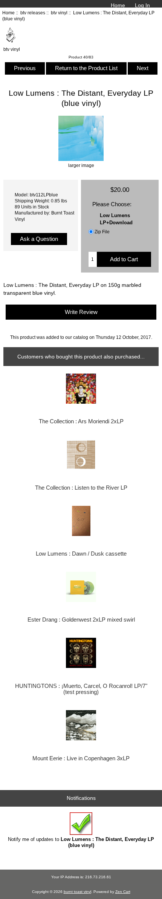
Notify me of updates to (81, 842)
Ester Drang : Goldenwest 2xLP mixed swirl (81, 620)
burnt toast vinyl (77, 892)
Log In (142, 5)
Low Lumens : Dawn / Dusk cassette (81, 554)
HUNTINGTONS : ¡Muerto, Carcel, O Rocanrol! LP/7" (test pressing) (81, 689)
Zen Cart (122, 892)
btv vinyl (59, 12)
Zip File (102, 231)
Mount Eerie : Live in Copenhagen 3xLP (81, 758)
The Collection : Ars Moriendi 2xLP (81, 421)
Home (118, 5)
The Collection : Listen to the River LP (81, 488)
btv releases (32, 12)
